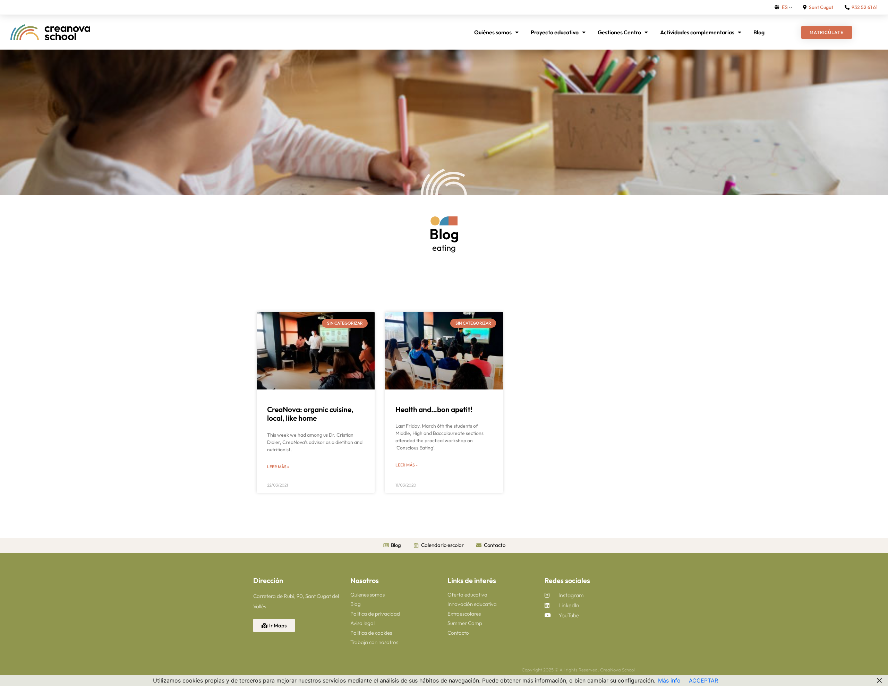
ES (785, 7)
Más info (669, 680)
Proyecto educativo (555, 32)
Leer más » (278, 466)
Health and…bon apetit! (433, 409)
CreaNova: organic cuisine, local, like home (310, 413)
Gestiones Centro (619, 32)
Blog (759, 32)
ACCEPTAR (703, 680)
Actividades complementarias (697, 32)
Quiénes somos (493, 32)
